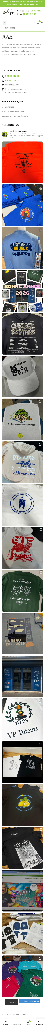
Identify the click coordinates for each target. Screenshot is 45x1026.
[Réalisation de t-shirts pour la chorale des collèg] (22, 762)
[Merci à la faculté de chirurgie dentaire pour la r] (22, 505)
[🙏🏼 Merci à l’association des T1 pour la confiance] (22, 334)
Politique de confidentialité (13, 111)
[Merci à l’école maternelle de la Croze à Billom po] (22, 419)
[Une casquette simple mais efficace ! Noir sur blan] (22, 376)
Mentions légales (9, 107)
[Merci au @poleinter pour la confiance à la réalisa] (22, 633)
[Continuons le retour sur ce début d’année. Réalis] (22, 205)
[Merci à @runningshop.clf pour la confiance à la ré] (22, 162)
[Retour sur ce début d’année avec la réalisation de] (22, 248)
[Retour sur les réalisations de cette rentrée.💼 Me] (22, 548)
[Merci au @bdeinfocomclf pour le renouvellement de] (22, 933)
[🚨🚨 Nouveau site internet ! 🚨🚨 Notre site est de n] (22, 890)
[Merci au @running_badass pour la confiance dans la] (22, 976)
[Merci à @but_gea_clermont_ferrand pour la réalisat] (22, 591)
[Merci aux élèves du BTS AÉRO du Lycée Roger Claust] (22, 462)
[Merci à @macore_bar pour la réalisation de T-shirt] (22, 848)
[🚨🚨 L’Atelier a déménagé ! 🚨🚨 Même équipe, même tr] (22, 676)
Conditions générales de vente (15, 116)
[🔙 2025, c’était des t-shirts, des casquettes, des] (22, 291)
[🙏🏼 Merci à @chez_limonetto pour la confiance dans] (22, 805)
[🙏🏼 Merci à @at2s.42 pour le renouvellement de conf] (22, 719)
